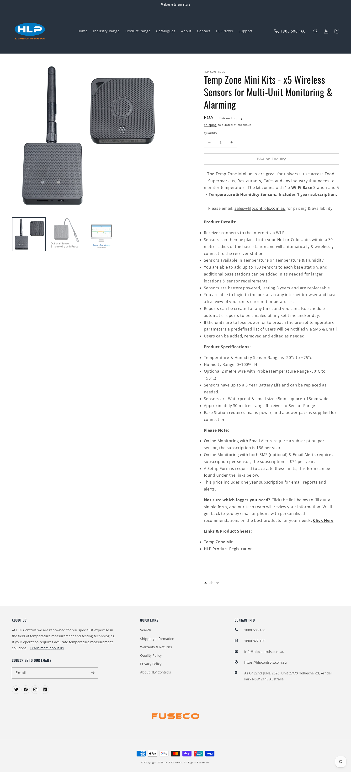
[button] (315, 31)
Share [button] (214, 582)
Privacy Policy (150, 664)
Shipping (210, 125)
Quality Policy (151, 655)
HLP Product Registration (228, 548)
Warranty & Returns (156, 647)
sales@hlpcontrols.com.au (259, 208)
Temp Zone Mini (219, 542)
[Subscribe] (92, 672)
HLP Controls (173, 762)
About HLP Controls (155, 672)
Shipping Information (157, 638)
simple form (215, 506)
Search (145, 630)
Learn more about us (47, 648)
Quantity (210, 133)
